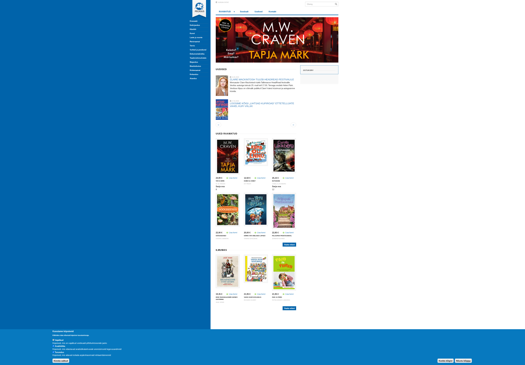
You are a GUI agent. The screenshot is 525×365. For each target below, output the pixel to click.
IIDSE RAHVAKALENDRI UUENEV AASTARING (227, 298)
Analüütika (60, 346)
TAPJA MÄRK (220, 181)
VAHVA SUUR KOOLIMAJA (252, 297)
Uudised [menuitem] (258, 11)
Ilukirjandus (195, 25)
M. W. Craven (220, 184)
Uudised (221, 69)
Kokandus (194, 74)
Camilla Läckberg (279, 184)
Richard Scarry (250, 300)
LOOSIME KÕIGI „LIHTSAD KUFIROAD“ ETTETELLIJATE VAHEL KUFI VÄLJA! (262, 105)
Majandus (194, 62)
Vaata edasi (289, 244)
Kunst (192, 33)
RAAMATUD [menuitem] (223, 12)
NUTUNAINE (276, 181)
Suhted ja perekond (198, 50)
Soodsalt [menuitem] (244, 11)
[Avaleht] (197, 9)
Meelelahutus (195, 66)
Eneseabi (194, 21)
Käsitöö (193, 29)
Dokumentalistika (197, 54)
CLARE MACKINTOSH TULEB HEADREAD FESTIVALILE (262, 79)
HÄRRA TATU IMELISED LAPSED (254, 235)
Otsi (336, 4)
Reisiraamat (195, 42)
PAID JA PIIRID (277, 297)
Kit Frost (247, 184)
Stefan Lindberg (222, 238)
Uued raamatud (226, 134)
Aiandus (193, 78)
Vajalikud (59, 340)
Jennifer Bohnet (278, 238)
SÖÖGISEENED (221, 235)
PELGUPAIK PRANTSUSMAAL (282, 235)
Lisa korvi (233, 178)
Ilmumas (221, 250)
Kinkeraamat (195, 70)
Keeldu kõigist (445, 361)
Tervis (192, 46)
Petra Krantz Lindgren (281, 300)
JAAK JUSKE (220, 302)
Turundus (59, 352)
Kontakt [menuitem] (272, 11)
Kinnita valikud (61, 361)
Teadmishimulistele (198, 58)
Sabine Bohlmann (250, 238)
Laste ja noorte (196, 37)
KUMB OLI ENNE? (250, 181)
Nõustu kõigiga (463, 361)
